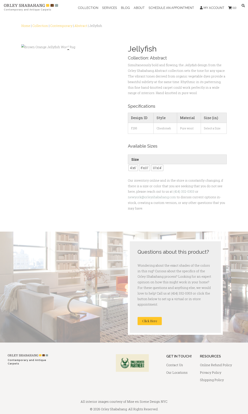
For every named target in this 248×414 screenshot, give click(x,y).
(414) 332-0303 (183, 191)
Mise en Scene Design (143, 401)
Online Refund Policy (216, 365)
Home (25, 26)
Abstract (80, 26)
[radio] (133, 168)
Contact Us (174, 365)
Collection (40, 26)
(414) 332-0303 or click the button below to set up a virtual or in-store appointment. (174, 299)
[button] (150, 321)
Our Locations (177, 372)
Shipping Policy (212, 380)
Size (135, 159)
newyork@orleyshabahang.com (152, 197)
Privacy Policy (210, 372)
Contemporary (61, 26)
